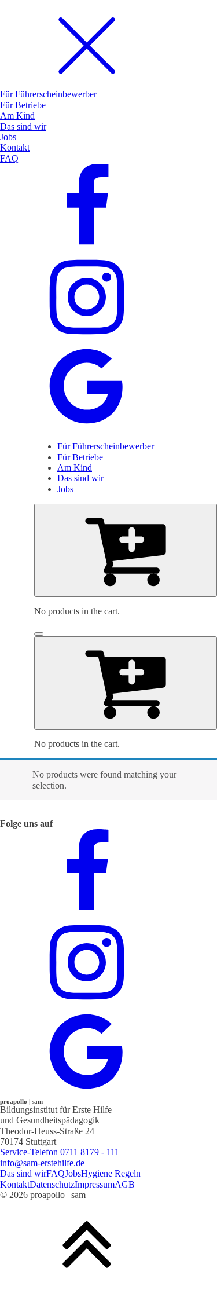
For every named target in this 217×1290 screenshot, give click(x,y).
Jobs (73, 1173)
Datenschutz (52, 1184)
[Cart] (125, 550)
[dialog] (108, 216)
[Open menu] (38, 634)
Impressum (95, 1184)
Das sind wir (23, 1173)
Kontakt (15, 1184)
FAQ (55, 1173)
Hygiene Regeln (111, 1173)
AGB (125, 1184)
